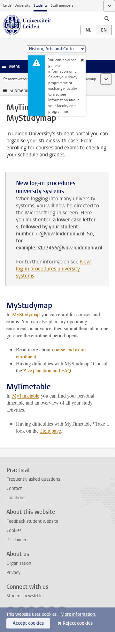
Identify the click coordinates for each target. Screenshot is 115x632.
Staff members (62, 5)
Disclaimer (16, 540)
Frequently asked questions (33, 479)
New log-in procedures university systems (53, 268)
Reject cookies (78, 623)
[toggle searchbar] (107, 18)
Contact (14, 488)
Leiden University (16, 5)
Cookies (13, 531)
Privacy (13, 573)
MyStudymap (26, 314)
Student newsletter (25, 596)
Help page (50, 430)
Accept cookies (28, 623)
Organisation (18, 563)
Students (40, 5)
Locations (15, 498)
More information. (78, 614)
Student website (17, 79)
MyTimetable (25, 395)
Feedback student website (32, 521)
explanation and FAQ (49, 370)
